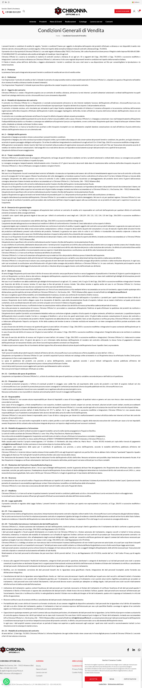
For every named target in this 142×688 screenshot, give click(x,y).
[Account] (134, 11)
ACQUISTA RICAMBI (122, 11)
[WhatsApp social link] (8, 2)
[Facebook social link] (3, 2)
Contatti (39, 676)
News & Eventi (41, 669)
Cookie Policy (103, 684)
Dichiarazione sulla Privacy (116, 684)
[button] (6, 681)
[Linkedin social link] (5, 2)
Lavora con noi (41, 672)
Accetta (93, 679)
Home (58, 36)
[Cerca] (24, 11)
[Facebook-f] (128, 650)
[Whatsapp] (139, 650)
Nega (111, 679)
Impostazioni (130, 679)
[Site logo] (71, 11)
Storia (38, 666)
